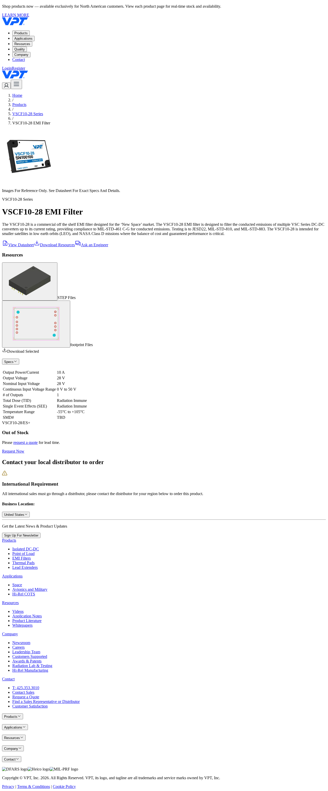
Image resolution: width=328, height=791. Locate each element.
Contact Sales (23, 692)
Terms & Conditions (33, 786)
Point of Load (23, 553)
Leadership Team (26, 652)
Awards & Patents (27, 661)
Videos (18, 611)
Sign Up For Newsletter (21, 535)
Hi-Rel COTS (23, 594)
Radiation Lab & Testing (32, 666)
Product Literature (27, 620)
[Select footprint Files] (36, 324)
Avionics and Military (29, 589)
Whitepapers (22, 625)
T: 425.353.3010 (25, 688)
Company (21, 55)
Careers (18, 647)
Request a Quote (25, 697)
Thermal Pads (23, 563)
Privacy (8, 786)
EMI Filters (21, 558)
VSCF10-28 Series (27, 114)
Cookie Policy (64, 786)
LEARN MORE (15, 15)
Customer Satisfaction (30, 706)
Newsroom (21, 642)
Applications (23, 38)
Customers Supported (29, 656)
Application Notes (27, 616)
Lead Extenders (25, 567)
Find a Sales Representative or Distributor (46, 701)
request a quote (25, 442)
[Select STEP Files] (29, 281)
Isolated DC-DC (25, 549)
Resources (22, 44)
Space (17, 585)
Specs (9, 362)
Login (7, 68)
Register (18, 68)
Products (21, 33)
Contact (18, 59)
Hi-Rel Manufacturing (30, 670)
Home (17, 95)
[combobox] (16, 514)
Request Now (13, 451)
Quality (19, 49)
